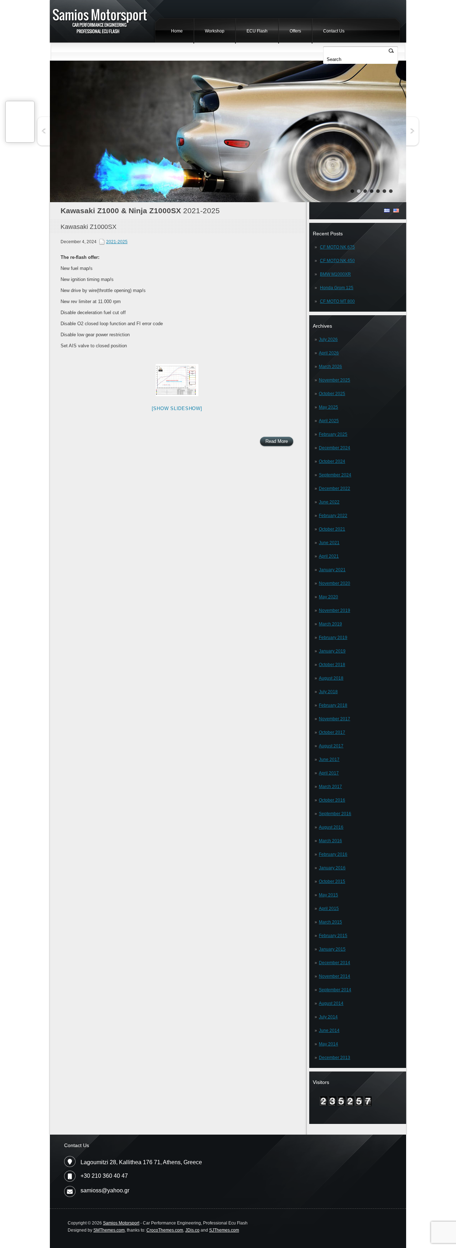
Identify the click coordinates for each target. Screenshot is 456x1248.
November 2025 (334, 380)
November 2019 (334, 610)
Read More (276, 441)
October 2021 (332, 529)
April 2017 (329, 773)
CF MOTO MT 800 (337, 301)
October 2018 (332, 664)
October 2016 (332, 800)
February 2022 (333, 515)
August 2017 (331, 745)
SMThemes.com (109, 1230)
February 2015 (333, 935)
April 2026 (329, 353)
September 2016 (335, 813)
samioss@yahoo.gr (105, 1190)
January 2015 (332, 949)
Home (177, 31)
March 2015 (330, 922)
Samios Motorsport (121, 1223)
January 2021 (332, 569)
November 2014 (334, 976)
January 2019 (332, 651)
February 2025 (333, 434)
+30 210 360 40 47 (104, 1176)
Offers (295, 31)
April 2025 (329, 420)
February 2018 (333, 705)
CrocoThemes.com (164, 1230)
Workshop (214, 31)
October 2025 (332, 393)
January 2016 (332, 867)
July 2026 (328, 339)
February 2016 (333, 854)
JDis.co (192, 1230)
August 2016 (331, 827)
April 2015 (329, 908)
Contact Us (333, 31)
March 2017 (330, 786)
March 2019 (330, 624)
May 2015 (328, 894)
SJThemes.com (224, 1230)
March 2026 (330, 366)
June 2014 (329, 1030)
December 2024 (334, 447)
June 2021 (329, 542)
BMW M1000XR (335, 274)
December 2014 (334, 962)
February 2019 (333, 637)
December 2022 (334, 488)
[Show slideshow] (177, 408)
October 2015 (332, 881)
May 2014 (328, 1044)
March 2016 (330, 840)
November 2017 (334, 718)
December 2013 (334, 1057)
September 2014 (335, 989)
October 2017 (332, 732)
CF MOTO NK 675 (337, 247)
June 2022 (329, 502)
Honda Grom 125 (336, 287)
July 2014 (328, 1016)
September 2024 (335, 474)
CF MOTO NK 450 (337, 260)
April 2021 (329, 556)
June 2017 (329, 759)
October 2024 (332, 461)
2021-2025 (117, 241)
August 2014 (331, 1003)
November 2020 (334, 583)
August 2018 (331, 678)
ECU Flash (257, 31)
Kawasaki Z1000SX (88, 226)
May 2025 (328, 407)
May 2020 (328, 596)
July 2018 (328, 691)
